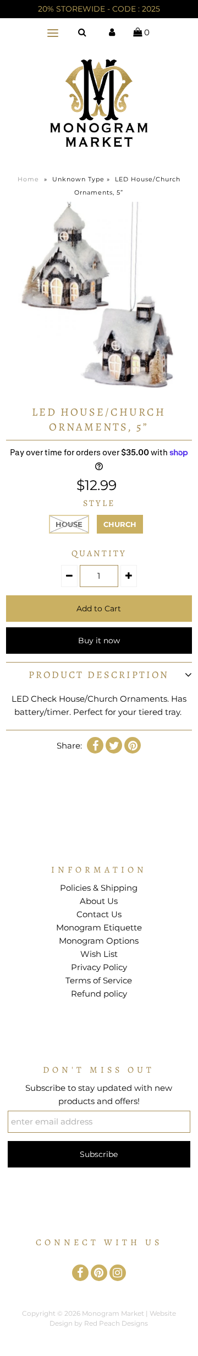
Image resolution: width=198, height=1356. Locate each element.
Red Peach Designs (116, 1323)
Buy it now (99, 640)
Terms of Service (98, 980)
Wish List (99, 954)
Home (28, 179)
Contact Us (99, 914)
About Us (99, 901)
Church (119, 524)
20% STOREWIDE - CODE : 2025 (99, 9)
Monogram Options (99, 940)
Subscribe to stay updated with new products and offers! (98, 1094)
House (69, 524)
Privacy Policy (99, 967)
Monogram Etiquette (99, 927)
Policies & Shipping (99, 888)
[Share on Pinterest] (132, 745)
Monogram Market (113, 1313)
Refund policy (99, 993)
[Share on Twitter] (114, 745)
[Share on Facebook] (95, 745)
